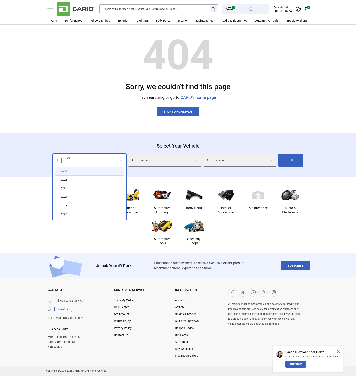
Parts (53, 20)
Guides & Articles (185, 314)
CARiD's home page (198, 97)
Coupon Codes (184, 328)
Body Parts (163, 20)
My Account (121, 314)
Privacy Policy (123, 328)
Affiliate (180, 307)
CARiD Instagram (273, 292)
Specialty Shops (194, 241)
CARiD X (243, 292)
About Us (181, 300)
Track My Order (123, 300)
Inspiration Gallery (186, 355)
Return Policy (122, 321)
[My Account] (298, 9)
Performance (73, 20)
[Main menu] (50, 9)
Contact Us (121, 335)
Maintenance (204, 20)
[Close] (338, 351)
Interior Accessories (226, 210)
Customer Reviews (187, 321)
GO (291, 160)
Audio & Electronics (290, 210)
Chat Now (295, 364)
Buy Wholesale (184, 348)
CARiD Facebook (232, 292)
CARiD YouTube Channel (253, 292)
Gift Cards (181, 335)
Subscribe (295, 265)
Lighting (142, 20)
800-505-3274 (283, 11)
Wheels (95, 20)
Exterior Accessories (130, 210)
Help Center (121, 307)
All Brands (181, 341)
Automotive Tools (162, 241)
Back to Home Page (178, 111)
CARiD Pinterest (263, 292)
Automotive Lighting (162, 210)
